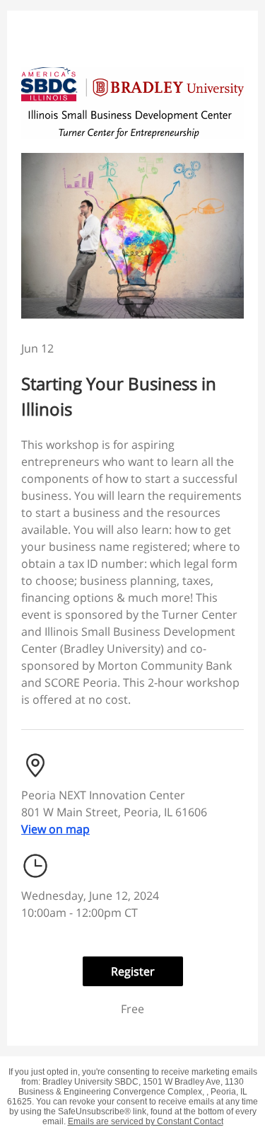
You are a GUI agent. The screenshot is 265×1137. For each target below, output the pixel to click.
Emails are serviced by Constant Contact (145, 1121)
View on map (55, 829)
